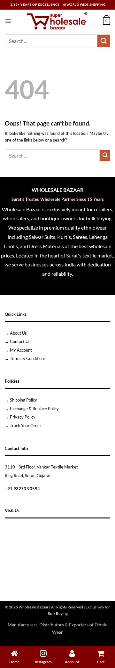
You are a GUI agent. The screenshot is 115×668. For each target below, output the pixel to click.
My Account (21, 350)
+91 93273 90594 (22, 488)
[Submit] (103, 41)
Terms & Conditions (28, 358)
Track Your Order (25, 425)
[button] (8, 21)
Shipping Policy (23, 400)
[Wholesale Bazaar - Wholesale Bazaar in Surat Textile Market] (57, 21)
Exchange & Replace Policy (34, 408)
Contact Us (20, 341)
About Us (18, 333)
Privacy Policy (22, 417)
